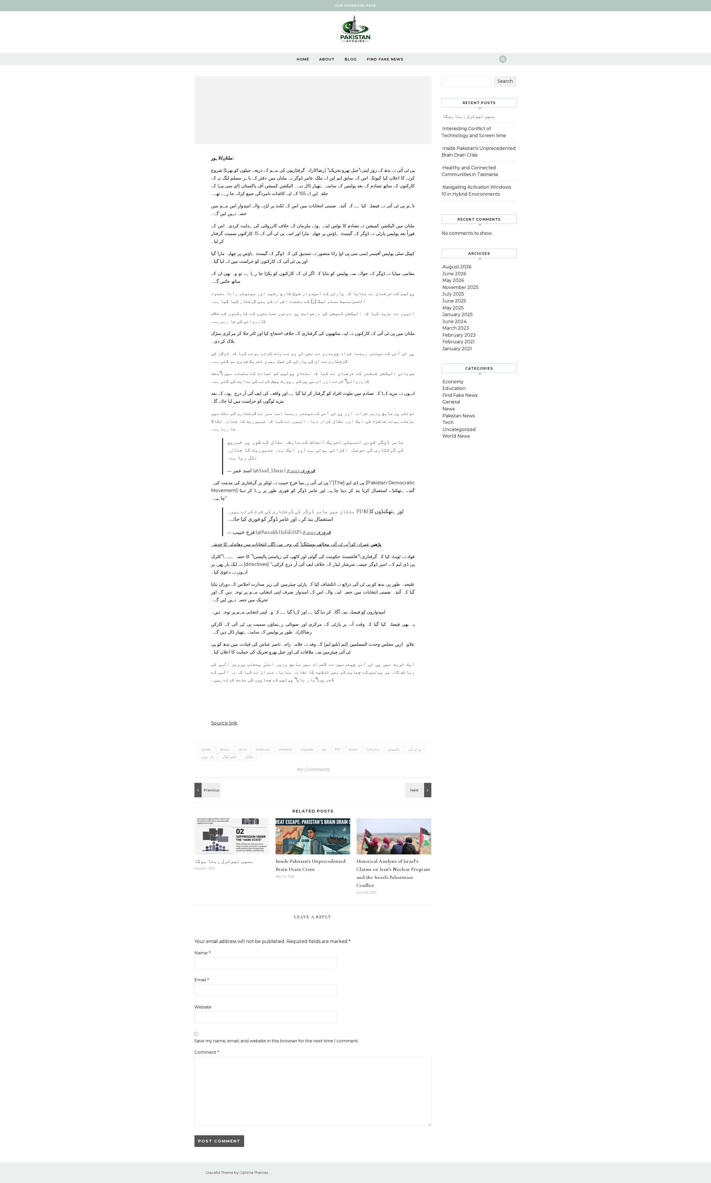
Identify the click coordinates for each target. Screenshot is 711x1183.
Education (453, 388)
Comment (206, 1052)
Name (202, 952)
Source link (224, 723)
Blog (351, 59)
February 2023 (459, 335)
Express (307, 749)
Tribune (372, 749)
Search (505, 81)
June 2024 (454, 321)
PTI (337, 749)
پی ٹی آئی (414, 749)
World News (456, 436)
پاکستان (393, 749)
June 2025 (454, 301)
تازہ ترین (207, 757)
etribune (263, 749)
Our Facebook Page (355, 5)
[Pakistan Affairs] (355, 30)
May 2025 (453, 308)
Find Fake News (385, 59)
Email (201, 979)
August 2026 (456, 266)
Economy (453, 381)
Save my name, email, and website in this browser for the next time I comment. (276, 1040)
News (448, 409)
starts (353, 749)
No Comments (313, 769)
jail (324, 749)
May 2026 (453, 280)
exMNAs (285, 749)
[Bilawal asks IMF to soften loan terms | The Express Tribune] (206, 790)
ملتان (249, 757)
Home (303, 59)
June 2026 (454, 273)
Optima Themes (253, 1172)
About (327, 59)
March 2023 (455, 328)
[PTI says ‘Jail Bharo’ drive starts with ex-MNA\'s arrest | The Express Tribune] (418, 790)
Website (202, 1007)
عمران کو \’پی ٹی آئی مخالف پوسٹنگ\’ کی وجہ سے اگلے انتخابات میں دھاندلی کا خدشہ (290, 544)
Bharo (225, 749)
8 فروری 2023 (301, 470)
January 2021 (457, 348)
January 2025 (457, 314)
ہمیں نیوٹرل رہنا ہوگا (223, 861)
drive (242, 749)
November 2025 (460, 287)
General (451, 402)
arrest (206, 749)
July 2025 (453, 294)
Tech (448, 422)
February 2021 (458, 341)
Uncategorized (459, 429)
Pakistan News (458, 415)
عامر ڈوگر (229, 757)
